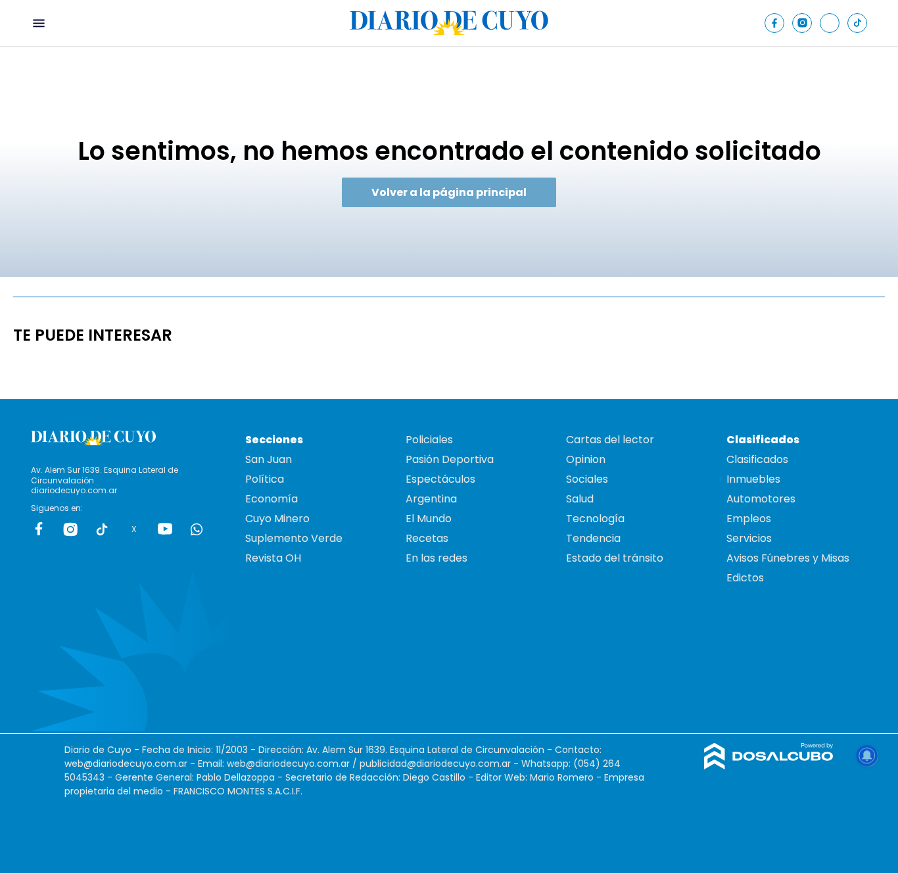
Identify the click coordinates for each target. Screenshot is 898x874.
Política (264, 479)
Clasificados (757, 459)
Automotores (760, 498)
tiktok (102, 529)
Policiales (429, 439)
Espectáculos (440, 479)
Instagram (70, 529)
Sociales (587, 479)
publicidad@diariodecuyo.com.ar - (440, 763)
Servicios (749, 538)
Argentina (431, 498)
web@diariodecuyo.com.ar (125, 763)
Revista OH (273, 558)
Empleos (748, 518)
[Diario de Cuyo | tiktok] (858, 23)
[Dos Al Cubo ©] (769, 765)
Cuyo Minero (277, 518)
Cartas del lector (610, 439)
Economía (271, 498)
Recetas (427, 538)
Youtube (165, 529)
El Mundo (429, 518)
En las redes (436, 558)
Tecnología (595, 518)
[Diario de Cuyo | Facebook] (775, 23)
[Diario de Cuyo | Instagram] (802, 23)
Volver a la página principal (449, 192)
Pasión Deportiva (450, 459)
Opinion (585, 459)
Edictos (745, 577)
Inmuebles (753, 479)
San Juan (268, 459)
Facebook (39, 529)
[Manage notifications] (867, 755)
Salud (580, 498)
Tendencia (593, 538)
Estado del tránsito (614, 558)
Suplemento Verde (294, 538)
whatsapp (196, 529)
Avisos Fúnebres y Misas (787, 558)
